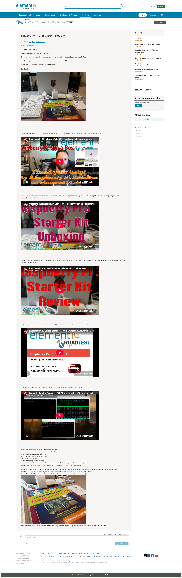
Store (98, 553)
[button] (28, 543)
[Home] (26, 6)
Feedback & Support (55, 556)
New (161, 22)
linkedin (152, 555)
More (70, 22)
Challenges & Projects (76, 553)
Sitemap (117, 556)
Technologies (61, 553)
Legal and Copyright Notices (102, 556)
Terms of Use (75, 556)
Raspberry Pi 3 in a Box (37, 42)
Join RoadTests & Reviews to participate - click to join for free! (91, 575)
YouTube (156, 555)
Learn (52, 553)
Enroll (138, 105)
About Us (43, 556)
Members (43, 553)
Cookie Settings (127, 556)
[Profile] (162, 15)
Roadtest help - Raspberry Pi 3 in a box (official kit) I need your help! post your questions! (71, 133)
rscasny (41, 525)
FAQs (66, 556)
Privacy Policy (86, 556)
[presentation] (28, 544)
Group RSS (148, 119)
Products (27, 19)
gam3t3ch (143, 127)
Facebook (148, 555)
